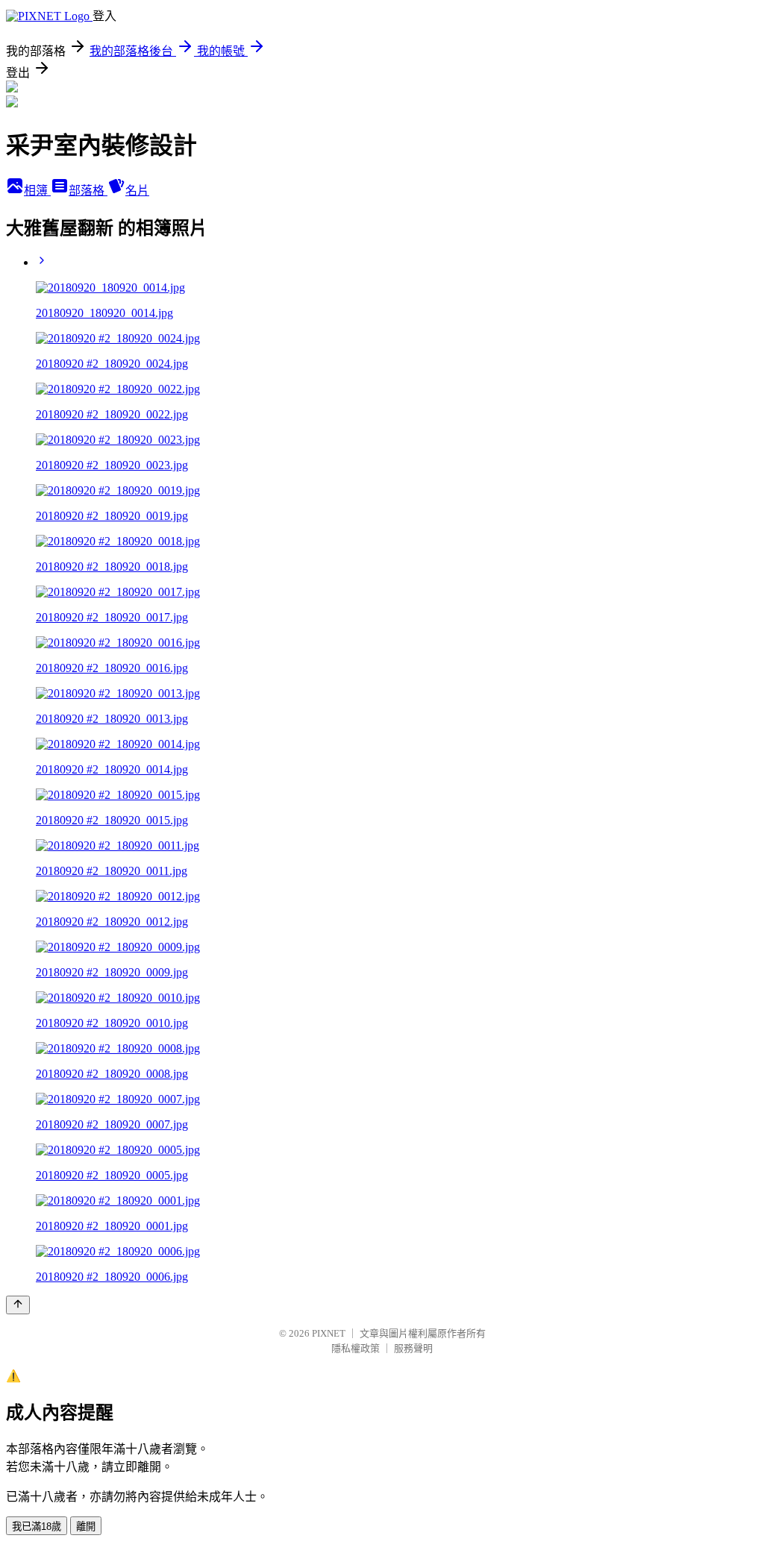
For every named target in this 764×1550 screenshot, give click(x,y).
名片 (137, 190)
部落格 (88, 190)
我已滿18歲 (36, 1526)
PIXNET (328, 1333)
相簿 (37, 190)
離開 (86, 1526)
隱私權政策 (355, 1348)
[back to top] (18, 1305)
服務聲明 (413, 1348)
